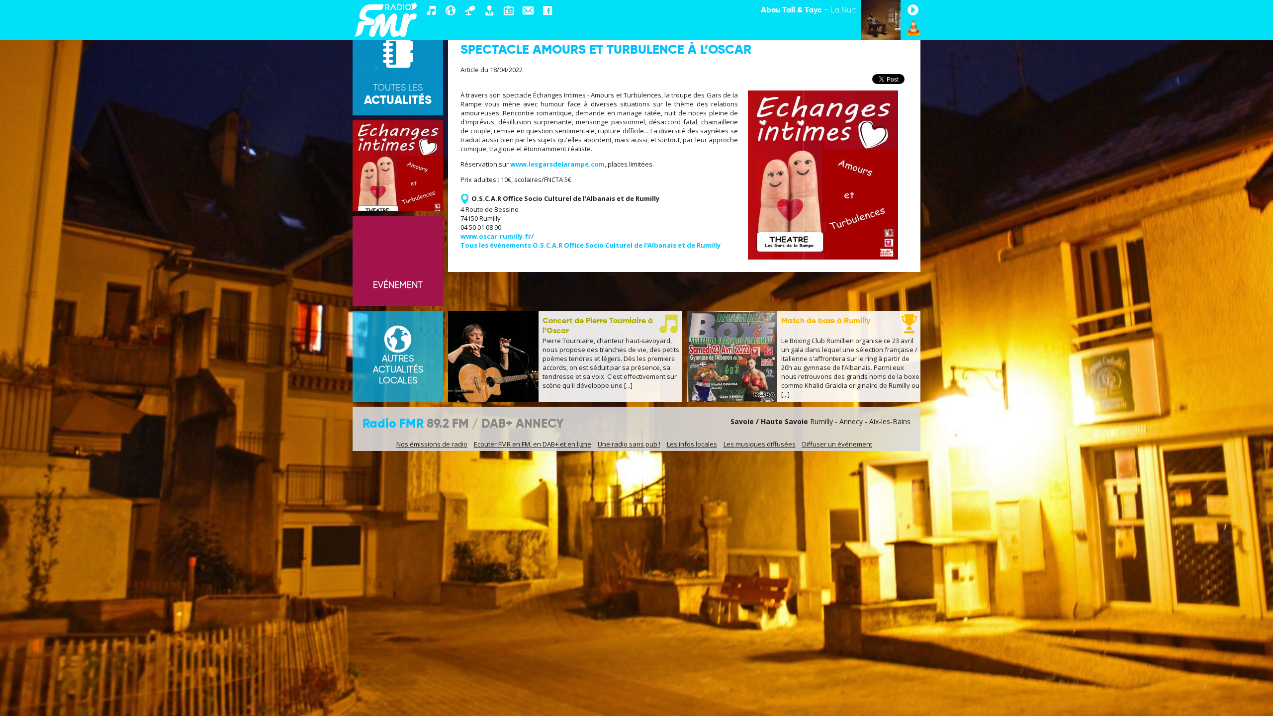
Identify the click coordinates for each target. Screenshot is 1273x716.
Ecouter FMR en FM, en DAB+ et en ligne (532, 444)
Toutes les (398, 95)
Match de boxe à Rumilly (825, 321)
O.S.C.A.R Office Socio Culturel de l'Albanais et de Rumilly (565, 198)
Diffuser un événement (837, 444)
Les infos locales (692, 444)
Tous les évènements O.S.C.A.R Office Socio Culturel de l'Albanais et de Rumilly (590, 245)
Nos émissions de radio (431, 444)
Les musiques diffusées (760, 444)
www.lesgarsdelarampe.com (557, 164)
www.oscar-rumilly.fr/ (497, 236)
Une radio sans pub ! (629, 444)
